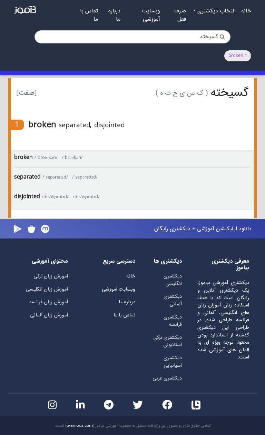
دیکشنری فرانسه (173, 321)
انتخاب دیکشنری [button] (216, 11)
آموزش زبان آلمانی (49, 315)
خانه (246, 11)
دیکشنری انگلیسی (173, 280)
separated (27, 177)
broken (23, 157)
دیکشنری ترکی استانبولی (167, 341)
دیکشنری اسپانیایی (173, 362)
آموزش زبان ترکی (50, 276)
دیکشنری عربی (167, 378)
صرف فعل (180, 15)
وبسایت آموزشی (151, 15)
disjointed (27, 196)
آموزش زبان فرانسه (48, 302)
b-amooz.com (80, 426)
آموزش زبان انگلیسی (47, 289)
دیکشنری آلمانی (173, 300)
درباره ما (114, 15)
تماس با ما (89, 15)
